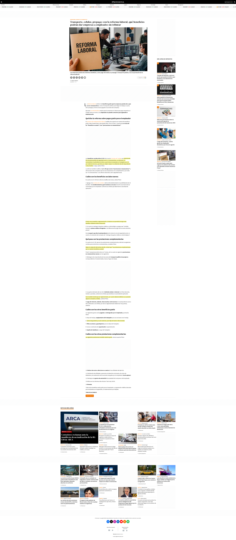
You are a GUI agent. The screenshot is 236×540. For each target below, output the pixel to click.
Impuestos (112, 4)
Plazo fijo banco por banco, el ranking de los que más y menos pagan (107, 501)
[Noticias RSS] (124, 521)
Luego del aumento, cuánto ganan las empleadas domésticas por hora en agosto (166, 143)
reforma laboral (92, 104)
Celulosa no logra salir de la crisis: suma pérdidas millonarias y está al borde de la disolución (166, 427)
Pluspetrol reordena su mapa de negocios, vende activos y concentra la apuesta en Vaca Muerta (107, 438)
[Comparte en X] (74, 77)
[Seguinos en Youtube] (121, 521)
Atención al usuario (111, 527)
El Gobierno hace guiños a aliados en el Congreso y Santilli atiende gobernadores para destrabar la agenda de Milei (146, 491)
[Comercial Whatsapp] (127, 530)
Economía (71, 4)
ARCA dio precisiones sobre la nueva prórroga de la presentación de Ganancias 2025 (166, 121)
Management (180, 4)
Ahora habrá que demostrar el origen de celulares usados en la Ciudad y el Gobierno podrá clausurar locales (146, 449)
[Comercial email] (123, 530)
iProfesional (73, 19)
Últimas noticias (56, 4)
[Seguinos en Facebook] (108, 521)
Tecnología (153, 4)
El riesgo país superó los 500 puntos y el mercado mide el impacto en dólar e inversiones (108, 480)
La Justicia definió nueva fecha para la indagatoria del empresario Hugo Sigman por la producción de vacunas (127, 502)
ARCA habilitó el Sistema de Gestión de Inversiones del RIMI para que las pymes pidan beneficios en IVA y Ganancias (166, 100)
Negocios (139, 4)
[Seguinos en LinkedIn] (118, 521)
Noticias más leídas (67, 408)
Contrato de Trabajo (116, 158)
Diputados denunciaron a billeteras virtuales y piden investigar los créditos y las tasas (89, 448)
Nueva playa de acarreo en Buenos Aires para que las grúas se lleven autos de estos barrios (127, 448)
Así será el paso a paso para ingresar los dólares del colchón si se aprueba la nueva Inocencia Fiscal (166, 165)
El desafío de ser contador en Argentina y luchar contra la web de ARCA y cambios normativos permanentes (89, 480)
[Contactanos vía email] (109, 530)
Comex (166, 4)
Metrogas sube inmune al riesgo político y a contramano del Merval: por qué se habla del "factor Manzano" (108, 449)
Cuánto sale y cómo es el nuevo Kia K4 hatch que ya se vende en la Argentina (147, 480)
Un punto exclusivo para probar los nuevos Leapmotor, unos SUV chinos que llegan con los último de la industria (147, 502)
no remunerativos (95, 110)
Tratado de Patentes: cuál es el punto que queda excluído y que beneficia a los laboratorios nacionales (166, 78)
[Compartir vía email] (85, 77)
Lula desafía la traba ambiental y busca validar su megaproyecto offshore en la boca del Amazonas (166, 480)
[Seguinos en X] (111, 521)
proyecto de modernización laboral (96, 121)
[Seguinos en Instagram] (114, 521)
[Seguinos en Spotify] (127, 521)
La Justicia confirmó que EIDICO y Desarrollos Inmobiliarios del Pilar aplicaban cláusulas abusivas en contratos (70, 480)
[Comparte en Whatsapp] (77, 77)
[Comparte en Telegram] (82, 77)
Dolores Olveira (75, 80)
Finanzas (98, 4)
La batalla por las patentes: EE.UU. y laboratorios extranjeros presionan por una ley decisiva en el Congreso (107, 427)
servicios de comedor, (98, 183)
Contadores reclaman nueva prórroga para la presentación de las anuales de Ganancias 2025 (69, 448)
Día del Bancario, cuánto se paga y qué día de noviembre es (108, 489)
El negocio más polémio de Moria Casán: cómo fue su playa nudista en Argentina (88, 502)
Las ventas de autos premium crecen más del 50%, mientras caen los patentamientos (69, 502)
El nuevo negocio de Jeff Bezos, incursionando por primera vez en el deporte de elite (147, 437)
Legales (125, 4)
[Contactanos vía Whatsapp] (112, 530)
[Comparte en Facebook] (71, 77)
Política (84, 4)
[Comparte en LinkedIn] (79, 77)
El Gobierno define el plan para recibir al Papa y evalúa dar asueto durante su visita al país (146, 426)
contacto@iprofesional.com (118, 536)
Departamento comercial (125, 528)
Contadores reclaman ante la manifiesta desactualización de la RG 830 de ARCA (78, 437)
